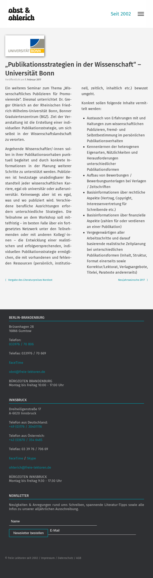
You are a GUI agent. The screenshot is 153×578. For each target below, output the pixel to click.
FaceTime (16, 363)
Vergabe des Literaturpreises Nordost (28, 279)
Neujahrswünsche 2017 (133, 279)
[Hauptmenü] (141, 14)
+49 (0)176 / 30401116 (25, 427)
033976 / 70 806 (21, 344)
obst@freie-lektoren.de (27, 372)
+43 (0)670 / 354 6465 (25, 440)
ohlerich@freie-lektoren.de (30, 467)
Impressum (48, 558)
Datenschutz (65, 558)
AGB (78, 558)
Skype (31, 458)
